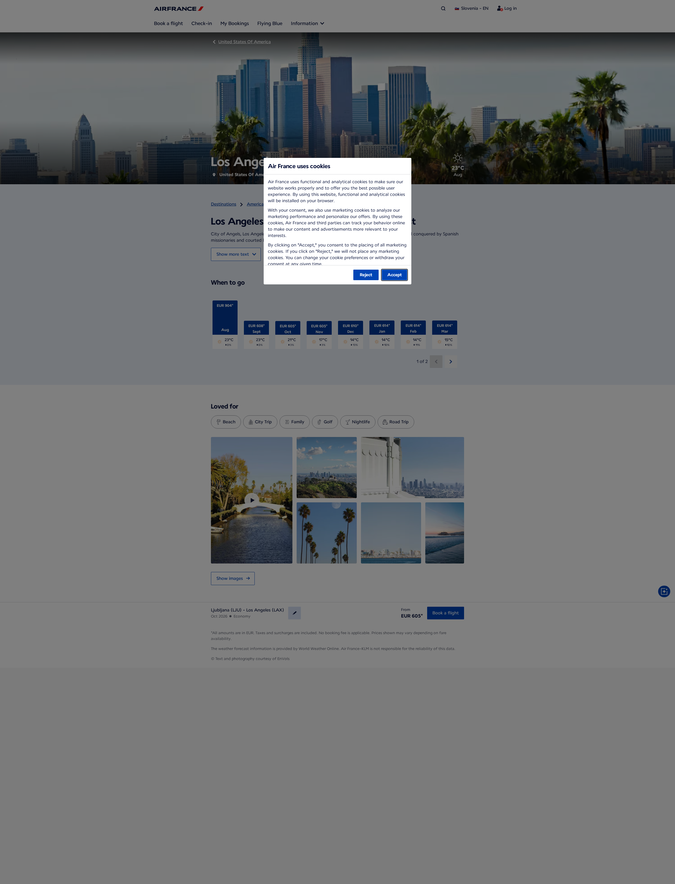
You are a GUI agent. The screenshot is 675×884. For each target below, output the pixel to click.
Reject (366, 274)
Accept (394, 274)
